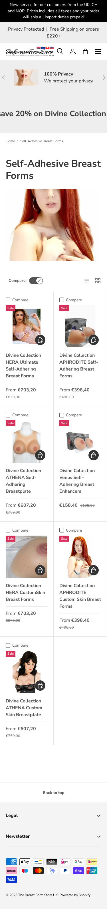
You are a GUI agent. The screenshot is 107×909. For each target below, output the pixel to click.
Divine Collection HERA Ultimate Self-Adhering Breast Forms (23, 365)
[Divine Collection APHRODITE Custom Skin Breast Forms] (80, 557)
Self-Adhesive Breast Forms (41, 141)
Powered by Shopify (75, 895)
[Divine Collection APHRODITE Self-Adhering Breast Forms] (80, 326)
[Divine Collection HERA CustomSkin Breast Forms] (27, 557)
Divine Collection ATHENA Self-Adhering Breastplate (23, 481)
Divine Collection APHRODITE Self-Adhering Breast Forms (78, 365)
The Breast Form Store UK (38, 895)
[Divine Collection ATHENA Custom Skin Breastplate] (27, 672)
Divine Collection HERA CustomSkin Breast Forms (25, 593)
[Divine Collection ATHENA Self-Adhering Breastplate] (27, 441)
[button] (85, 51)
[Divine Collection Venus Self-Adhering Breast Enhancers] (80, 441)
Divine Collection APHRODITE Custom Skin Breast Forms (80, 596)
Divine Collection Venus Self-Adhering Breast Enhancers (77, 481)
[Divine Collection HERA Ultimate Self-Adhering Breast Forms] (27, 326)
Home (10, 141)
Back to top (53, 792)
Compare (17, 280)
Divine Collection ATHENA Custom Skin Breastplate (24, 708)
